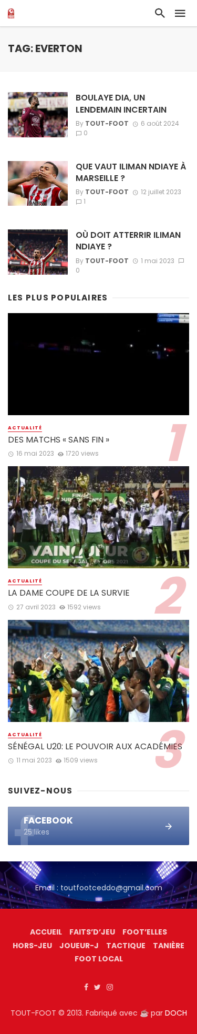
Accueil (46, 932)
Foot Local (99, 958)
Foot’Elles (144, 932)
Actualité (25, 428)
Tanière (168, 945)
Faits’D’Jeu (92, 932)
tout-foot (107, 123)
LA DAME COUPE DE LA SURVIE (69, 593)
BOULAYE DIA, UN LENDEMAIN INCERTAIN (121, 103)
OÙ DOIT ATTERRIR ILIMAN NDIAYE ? (128, 241)
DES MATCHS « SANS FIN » (58, 440)
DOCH (176, 1013)
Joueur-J (79, 945)
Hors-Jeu (32, 945)
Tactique (126, 945)
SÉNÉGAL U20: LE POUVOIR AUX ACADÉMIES (95, 746)
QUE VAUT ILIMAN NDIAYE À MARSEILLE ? (131, 172)
